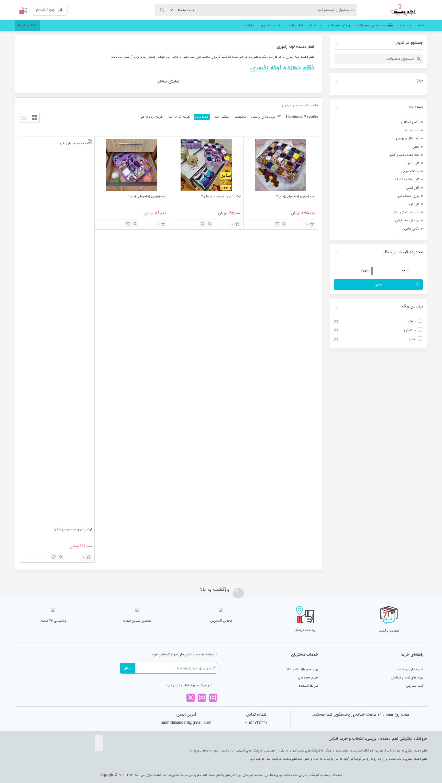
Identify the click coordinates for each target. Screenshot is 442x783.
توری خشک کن (408, 196)
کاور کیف (413, 204)
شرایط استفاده (308, 685)
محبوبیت (240, 116)
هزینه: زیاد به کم (152, 116)
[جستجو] (419, 59)
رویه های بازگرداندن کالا (302, 669)
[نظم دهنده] (405, 10)
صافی (378, 284)
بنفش (412, 321)
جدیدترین (201, 116)
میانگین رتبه (221, 116)
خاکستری (409, 330)
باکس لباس (411, 228)
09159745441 (256, 722)
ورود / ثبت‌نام (45, 9)
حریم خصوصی (308, 677)
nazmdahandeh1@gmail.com (186, 722)
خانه (315, 105)
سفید (412, 339)
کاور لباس (412, 163)
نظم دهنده (412, 130)
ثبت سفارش (414, 685)
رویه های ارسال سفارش (407, 677)
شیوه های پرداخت (410, 669)
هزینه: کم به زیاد (179, 116)
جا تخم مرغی (410, 171)
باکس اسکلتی (410, 122)
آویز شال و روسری (407, 138)
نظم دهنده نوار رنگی (405, 212)
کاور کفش (412, 187)
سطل (415, 146)
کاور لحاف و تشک (407, 179)
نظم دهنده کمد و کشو (404, 155)
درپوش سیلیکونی (407, 220)
